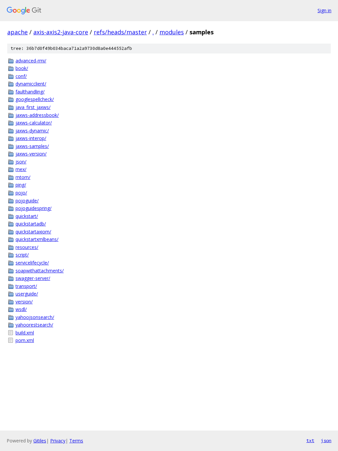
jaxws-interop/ (31, 138)
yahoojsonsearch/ (35, 317)
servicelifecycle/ (32, 263)
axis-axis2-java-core (60, 32)
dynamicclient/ (31, 84)
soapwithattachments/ (40, 270)
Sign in (324, 10)
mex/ (21, 169)
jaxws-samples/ (32, 146)
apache (17, 32)
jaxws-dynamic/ (32, 130)
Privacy (57, 440)
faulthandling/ (30, 91)
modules (171, 32)
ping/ (21, 185)
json (326, 440)
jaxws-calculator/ (34, 123)
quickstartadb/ (31, 224)
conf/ (21, 76)
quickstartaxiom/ (33, 231)
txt (310, 440)
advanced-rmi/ (31, 60)
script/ (22, 255)
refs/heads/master (120, 32)
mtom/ (23, 177)
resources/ (27, 247)
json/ (21, 161)
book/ (22, 68)
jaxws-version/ (31, 154)
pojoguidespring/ (33, 208)
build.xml (25, 333)
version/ (24, 301)
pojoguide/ (27, 200)
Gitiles (39, 440)
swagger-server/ (33, 278)
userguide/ (27, 294)
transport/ (26, 286)
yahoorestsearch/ (34, 325)
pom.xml (25, 340)
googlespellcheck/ (35, 99)
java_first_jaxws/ (33, 107)
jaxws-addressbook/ (37, 115)
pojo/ (21, 193)
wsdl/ (21, 309)
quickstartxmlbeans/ (37, 239)
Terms (76, 440)
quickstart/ (27, 216)
